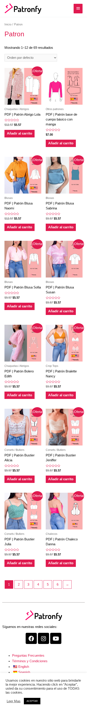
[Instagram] (43, 638)
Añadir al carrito (19, 133)
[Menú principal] (78, 8)
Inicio (7, 24)
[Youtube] (55, 638)
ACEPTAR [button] (32, 701)
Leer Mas (14, 701)
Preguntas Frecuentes (28, 655)
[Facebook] (31, 638)
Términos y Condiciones (30, 661)
